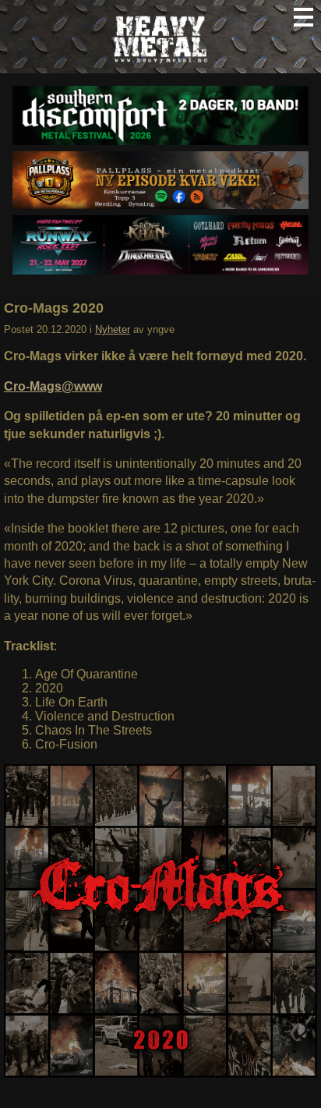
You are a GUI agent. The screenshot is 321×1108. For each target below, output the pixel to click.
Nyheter (112, 329)
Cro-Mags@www (53, 386)
